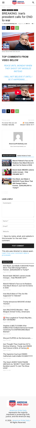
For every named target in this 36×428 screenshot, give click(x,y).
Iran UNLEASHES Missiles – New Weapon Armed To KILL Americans (16, 311)
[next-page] (6, 192)
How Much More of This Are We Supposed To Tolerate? (15, 295)
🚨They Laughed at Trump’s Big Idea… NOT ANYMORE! (17, 319)
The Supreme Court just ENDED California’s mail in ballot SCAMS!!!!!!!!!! (18, 355)
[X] (8, 28)
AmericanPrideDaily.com (10, 23)
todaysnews (10, 10)
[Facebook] (4, 28)
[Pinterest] (13, 28)
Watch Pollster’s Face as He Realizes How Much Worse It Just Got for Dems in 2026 (23, 163)
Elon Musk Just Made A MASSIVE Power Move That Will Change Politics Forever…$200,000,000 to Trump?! (22, 183)
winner (15, 10)
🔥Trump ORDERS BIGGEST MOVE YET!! (27, 124)
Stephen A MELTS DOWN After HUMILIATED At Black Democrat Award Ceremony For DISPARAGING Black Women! (18, 329)
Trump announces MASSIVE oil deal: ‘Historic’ (17, 303)
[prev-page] (3, 192)
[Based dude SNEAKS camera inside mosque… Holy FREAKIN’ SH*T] (7, 172)
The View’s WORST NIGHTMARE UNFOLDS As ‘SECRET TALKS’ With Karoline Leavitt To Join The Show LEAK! (16, 365)
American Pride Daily (18, 410)
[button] (3, 2)
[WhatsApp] (17, 28)
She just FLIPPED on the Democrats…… (18, 338)
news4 (8, 7)
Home (3, 7)
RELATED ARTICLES (9, 156)
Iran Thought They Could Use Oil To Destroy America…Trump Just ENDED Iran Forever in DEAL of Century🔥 (17, 346)
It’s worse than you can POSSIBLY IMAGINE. (9, 124)
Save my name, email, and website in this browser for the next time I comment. (18, 238)
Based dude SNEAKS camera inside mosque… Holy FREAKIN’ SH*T (23, 172)
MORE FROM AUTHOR (24, 156)
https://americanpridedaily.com (18, 146)
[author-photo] (18, 141)
